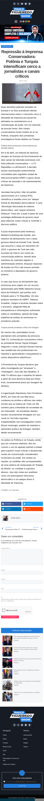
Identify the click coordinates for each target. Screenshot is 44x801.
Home (5, 735)
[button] (16, 21)
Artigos (25, 743)
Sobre (5, 739)
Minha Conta (7, 746)
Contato (5, 743)
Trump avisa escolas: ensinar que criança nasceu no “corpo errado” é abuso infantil (25, 648)
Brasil (25, 739)
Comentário (6, 548)
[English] (21, 21)
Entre (4, 750)
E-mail (3, 579)
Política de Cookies (9, 764)
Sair (4, 754)
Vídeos (25, 746)
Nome (3, 570)
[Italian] (23, 21)
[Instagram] (14, 3)
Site (2, 588)
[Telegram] (25, 3)
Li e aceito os (20, 781)
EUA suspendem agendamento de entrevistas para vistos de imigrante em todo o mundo (27, 637)
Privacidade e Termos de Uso (11, 759)
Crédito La (6, 490)
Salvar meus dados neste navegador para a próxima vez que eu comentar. (21, 600)
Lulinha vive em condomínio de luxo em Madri (27, 692)
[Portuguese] (26, 21)
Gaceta (15, 490)
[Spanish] (29, 21)
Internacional (7, 46)
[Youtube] (22, 3)
